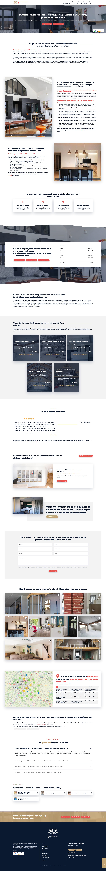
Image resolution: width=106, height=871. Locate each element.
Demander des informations (25, 354)
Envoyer (51, 571)
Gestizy (59, 865)
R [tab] (85, 686)
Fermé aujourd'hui (71, 847)
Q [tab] (83, 686)
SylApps (64, 865)
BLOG (78, 3)
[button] (28, 691)
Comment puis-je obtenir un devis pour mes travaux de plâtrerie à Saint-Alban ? (41, 761)
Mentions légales (44, 865)
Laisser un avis (31, 442)
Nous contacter (18, 260)
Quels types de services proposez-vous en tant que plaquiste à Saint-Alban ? (41, 748)
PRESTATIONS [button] (72, 3)
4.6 (97, 31)
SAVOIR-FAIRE (65, 3)
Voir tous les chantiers (85, 455)
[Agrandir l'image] (59, 595)
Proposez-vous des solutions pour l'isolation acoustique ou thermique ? (38, 772)
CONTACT (90, 3)
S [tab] (87, 686)
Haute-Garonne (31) (40, 724)
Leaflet (51, 706)
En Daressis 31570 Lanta (73, 845)
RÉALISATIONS (84, 3)
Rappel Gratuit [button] (46, 24)
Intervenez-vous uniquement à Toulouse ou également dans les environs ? (39, 766)
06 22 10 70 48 (58, 24)
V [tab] (91, 686)
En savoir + (60, 481)
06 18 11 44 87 (42, 260)
